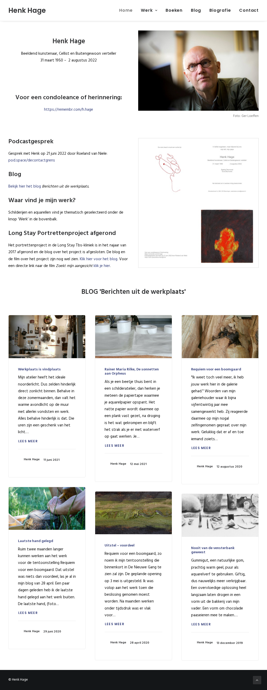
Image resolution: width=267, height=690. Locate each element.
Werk (147, 10)
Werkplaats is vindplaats (39, 369)
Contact (249, 10)
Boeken (174, 10)
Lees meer (28, 441)
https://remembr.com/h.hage (68, 110)
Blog (196, 10)
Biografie (220, 10)
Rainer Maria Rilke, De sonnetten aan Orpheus (132, 371)
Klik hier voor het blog (98, 259)
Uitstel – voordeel (120, 546)
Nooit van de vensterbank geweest (212, 550)
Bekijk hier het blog (24, 186)
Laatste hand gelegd (35, 541)
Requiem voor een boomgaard (216, 369)
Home (125, 10)
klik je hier (102, 266)
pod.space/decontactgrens (31, 160)
